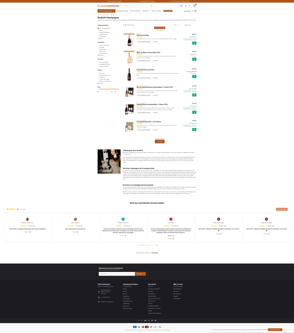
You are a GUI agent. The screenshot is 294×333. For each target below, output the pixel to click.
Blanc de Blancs (104, 45)
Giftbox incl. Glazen (105, 81)
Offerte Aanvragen (156, 11)
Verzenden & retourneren (154, 298)
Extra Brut (103, 49)
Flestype (125, 291)
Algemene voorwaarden (154, 289)
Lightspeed (150, 330)
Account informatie (178, 286)
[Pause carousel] (147, 247)
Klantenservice (151, 301)
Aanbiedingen (126, 303)
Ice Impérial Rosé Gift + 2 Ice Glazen (149, 122)
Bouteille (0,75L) (105, 64)
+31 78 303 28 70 (105, 297)
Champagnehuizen (127, 286)
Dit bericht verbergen (275, 329)
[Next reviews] (291, 230)
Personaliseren (168, 11)
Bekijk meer (101, 38)
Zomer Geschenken (135, 11)
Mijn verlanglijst (177, 294)
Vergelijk (155, 41)
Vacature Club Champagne (154, 313)
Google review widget (142, 253)
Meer (175, 39)
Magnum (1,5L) (104, 66)
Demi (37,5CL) (104, 62)
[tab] (137, 245)
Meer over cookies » (287, 329)
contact (177, 193)
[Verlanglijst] (189, 5)
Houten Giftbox (104, 79)
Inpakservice (146, 11)
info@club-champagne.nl (107, 301)
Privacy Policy (151, 294)
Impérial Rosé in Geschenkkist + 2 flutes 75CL (152, 104)
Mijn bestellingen (177, 289)
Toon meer (159, 141)
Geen (102, 73)
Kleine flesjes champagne (154, 308)
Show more (171, 235)
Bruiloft (112, 14)
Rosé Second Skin (143, 35)
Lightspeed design (157, 330)
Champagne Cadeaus (122, 11)
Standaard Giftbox (105, 75)
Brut (102, 47)
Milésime (102, 51)
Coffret (102, 77)
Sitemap (150, 303)
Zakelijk (150, 311)
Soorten (125, 294)
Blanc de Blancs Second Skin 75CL (148, 52)
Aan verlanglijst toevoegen (144, 41)
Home (99, 14)
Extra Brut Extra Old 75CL (146, 70)
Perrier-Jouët (103, 36)
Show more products (159, 27)
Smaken (125, 289)
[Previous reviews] (2, 230)
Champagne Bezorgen (153, 306)
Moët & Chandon (104, 34)
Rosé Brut (103, 53)
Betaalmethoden (152, 296)
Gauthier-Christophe (104, 32)
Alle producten (177, 298)
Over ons (150, 286)
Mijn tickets (176, 291)
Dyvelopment (166, 330)
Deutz (101, 30)
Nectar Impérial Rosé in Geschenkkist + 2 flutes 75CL (155, 87)
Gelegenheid (106, 14)
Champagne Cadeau (128, 301)
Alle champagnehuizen (105, 28)
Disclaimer (150, 291)
